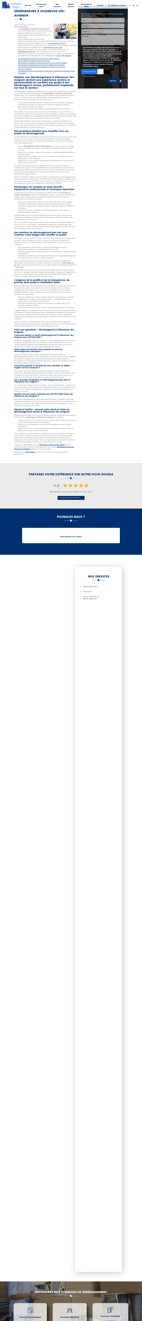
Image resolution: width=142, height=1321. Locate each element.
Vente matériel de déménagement (91, 597)
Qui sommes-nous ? (41, 5)
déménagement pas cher (26, 51)
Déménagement (90, 586)
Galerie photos (71, 5)
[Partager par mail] (137, 5)
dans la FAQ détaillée (63, 55)
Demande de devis (86, 5)
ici (99, 66)
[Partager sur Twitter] (133, 5)
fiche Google (30, 452)
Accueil (28, 5)
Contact (100, 5)
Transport (87, 591)
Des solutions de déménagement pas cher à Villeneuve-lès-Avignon (41, 65)
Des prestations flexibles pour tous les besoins (34, 61)
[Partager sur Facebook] (130, 5)
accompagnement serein (56, 43)
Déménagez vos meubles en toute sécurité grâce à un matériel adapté (42, 63)
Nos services (57, 5)
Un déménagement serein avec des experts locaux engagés (38, 59)
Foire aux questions (24, 69)
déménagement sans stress (53, 47)
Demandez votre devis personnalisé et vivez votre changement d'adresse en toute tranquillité (46, 72)
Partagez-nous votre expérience (70, 498)
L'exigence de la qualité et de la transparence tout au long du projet (41, 67)
